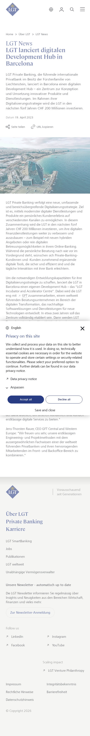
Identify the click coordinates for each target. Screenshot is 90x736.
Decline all (64, 399)
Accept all (26, 399)
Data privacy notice (23, 379)
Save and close (45, 410)
